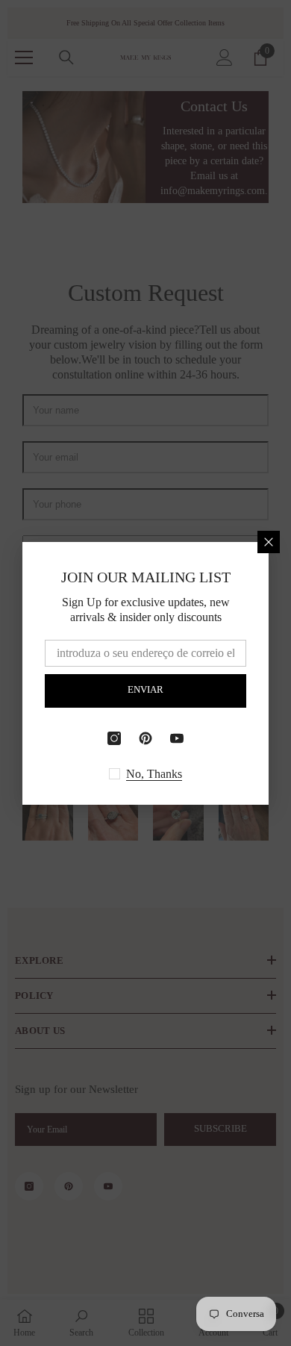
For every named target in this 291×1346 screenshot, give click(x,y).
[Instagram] (114, 738)
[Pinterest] (145, 738)
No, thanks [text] (154, 773)
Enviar (145, 690)
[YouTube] (177, 738)
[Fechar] (268, 542)
